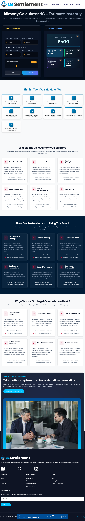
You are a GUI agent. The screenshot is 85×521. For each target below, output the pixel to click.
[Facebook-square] (3, 469)
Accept (64, 516)
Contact (3, 483)
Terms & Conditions (57, 483)
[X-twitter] (20, 469)
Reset (13, 72)
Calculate (30, 72)
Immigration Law (31, 483)
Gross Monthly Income (11, 38)
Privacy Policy (56, 481)
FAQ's (53, 478)
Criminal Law (29, 478)
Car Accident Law (31, 486)
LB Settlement (10, 516)
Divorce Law (29, 481)
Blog (2, 478)
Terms (73, 517)
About (2, 481)
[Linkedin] (36, 469)
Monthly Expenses (27, 38)
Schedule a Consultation (12, 391)
